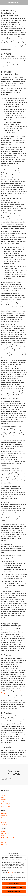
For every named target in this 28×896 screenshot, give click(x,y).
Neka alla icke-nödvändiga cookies (14, 887)
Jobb (2, 801)
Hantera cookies (5, 806)
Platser (3, 797)
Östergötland (4, 815)
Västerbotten (4, 813)
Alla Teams (4, 844)
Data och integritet (6, 804)
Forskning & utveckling (7, 840)
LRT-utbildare (5, 833)
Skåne (3, 818)
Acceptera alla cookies (14, 883)
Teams (3, 795)
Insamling (3, 842)
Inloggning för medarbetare (14, 853)
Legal (2, 835)
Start (2, 793)
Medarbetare (4, 799)
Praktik (3, 831)
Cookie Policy (10, 872)
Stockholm (4, 824)
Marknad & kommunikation (8, 838)
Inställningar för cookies (14, 891)
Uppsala (3, 822)
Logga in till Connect (14, 855)
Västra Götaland (5, 820)
